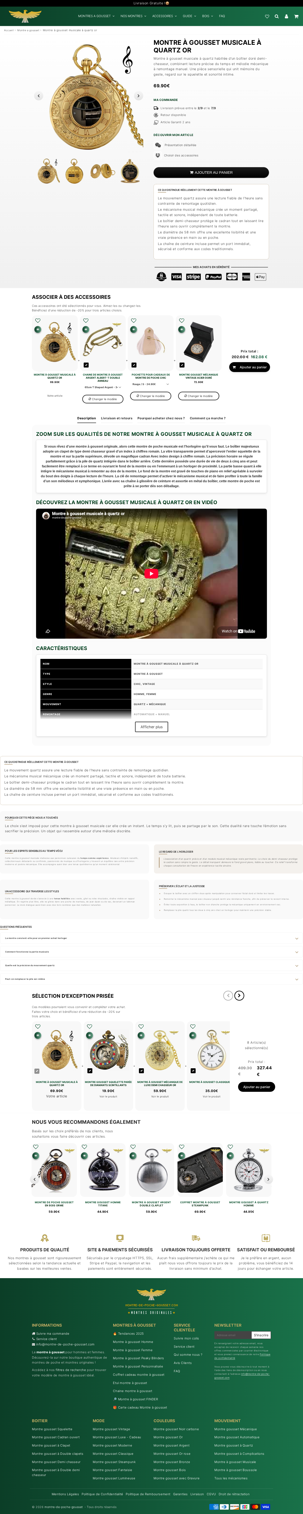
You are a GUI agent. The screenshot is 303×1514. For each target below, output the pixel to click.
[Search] (276, 16)
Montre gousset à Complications (239, 1454)
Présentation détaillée (180, 145)
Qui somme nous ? (188, 1355)
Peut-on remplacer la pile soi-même (25, 979)
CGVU (211, 1494)
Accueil (9, 30)
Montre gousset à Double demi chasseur (56, 1472)
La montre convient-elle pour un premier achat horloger (36, 938)
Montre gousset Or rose (172, 1454)
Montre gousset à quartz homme (249, 1204)
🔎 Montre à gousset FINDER (135, 1399)
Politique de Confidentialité (102, 1494)
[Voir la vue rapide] (35, 1155)
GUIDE (187, 16)
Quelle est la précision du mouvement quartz (30, 965)
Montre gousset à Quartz (233, 1445)
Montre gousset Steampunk (114, 1462)
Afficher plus (152, 727)
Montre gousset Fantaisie (112, 1470)
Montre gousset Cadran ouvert (56, 1437)
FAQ (222, 16)
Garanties (180, 1494)
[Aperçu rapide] (37, 329)
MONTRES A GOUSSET (94, 16)
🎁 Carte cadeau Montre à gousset (140, 1407)
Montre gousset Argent (172, 1445)
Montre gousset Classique (113, 1454)
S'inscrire (261, 1335)
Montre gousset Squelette (52, 1429)
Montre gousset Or (168, 1437)
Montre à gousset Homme (133, 1342)
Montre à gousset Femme (133, 1350)
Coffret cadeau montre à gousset (138, 1375)
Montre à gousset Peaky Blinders (138, 1358)
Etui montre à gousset (130, 1383)
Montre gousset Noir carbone (176, 1429)
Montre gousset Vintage (111, 1429)
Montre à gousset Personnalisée (138, 1366)
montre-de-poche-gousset (64, 1507)
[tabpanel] (47, 171)
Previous (38, 95)
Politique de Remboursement (148, 1494)
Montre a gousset (28, 30)
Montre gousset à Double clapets (57, 1454)
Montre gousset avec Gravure (177, 1478)
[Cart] (296, 16)
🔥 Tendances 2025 (128, 1334)
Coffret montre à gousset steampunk (200, 1204)
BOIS (205, 16)
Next (138, 95)
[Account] (286, 16)
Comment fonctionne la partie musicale (27, 951)
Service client (46, 1339)
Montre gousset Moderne (112, 1445)
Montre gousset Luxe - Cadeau (117, 1437)
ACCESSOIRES (162, 16)
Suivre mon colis (186, 1338)
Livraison (197, 1494)
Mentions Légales (65, 1494)
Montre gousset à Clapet (51, 1445)
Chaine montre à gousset (132, 1391)
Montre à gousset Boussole (235, 1470)
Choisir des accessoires (181, 155)
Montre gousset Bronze (172, 1462)
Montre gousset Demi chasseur (56, 1462)
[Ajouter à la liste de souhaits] (38, 320)
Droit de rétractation (234, 1494)
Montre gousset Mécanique (235, 1429)
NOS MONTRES (131, 16)
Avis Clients (183, 1363)
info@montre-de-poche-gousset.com (65, 1344)
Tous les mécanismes (231, 1478)
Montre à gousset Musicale (235, 1462)
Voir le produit (108, 1096)
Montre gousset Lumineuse (114, 1478)
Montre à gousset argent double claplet (151, 1204)
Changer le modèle (104, 399)
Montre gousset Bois (170, 1470)
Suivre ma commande (52, 1334)
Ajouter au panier (253, 367)
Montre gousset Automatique (237, 1437)
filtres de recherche (71, 1370)
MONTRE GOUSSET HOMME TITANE (103, 1204)
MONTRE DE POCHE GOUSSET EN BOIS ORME (54, 1204)
